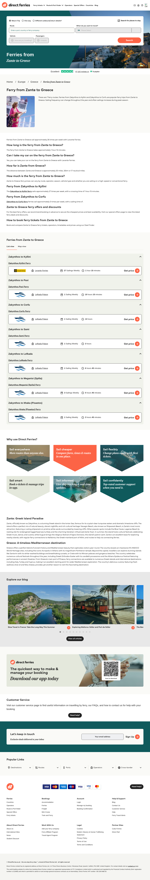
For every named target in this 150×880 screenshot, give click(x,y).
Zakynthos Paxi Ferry (18, 287)
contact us (131, 866)
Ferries (44, 805)
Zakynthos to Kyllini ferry (21, 191)
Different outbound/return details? (48, 21)
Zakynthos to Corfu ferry (17, 202)
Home (10, 82)
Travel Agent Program (50, 835)
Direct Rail (116, 832)
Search (129, 40)
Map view (22, 246)
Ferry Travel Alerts (118, 815)
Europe (21, 82)
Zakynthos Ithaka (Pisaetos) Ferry (24, 409)
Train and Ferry (47, 815)
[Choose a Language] (146, 5)
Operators (68, 5)
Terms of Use (81, 841)
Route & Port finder (14, 809)
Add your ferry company (50, 829)
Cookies (80, 829)
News (9, 835)
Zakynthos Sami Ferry (19, 336)
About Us (10, 829)
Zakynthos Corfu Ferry (19, 311)
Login (79, 802)
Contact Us (116, 805)
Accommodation (47, 802)
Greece (34, 82)
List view (10, 246)
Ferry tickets (11, 815)
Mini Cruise (46, 812)
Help (113, 812)
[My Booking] (134, 5)
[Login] (138, 5)
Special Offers (79, 5)
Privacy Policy (82, 838)
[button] (75, 257)
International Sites (13, 832)
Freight (44, 809)
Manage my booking (84, 805)
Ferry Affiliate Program (50, 832)
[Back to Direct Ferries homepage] (16, 5)
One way (27, 21)
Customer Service (118, 809)
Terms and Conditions (85, 845)
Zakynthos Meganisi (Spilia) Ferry (24, 385)
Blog (96, 5)
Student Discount (13, 838)
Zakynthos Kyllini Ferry (19, 263)
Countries (89, 5)
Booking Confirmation (85, 809)
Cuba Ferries (117, 829)
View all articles (75, 639)
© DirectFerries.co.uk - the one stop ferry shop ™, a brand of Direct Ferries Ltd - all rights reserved (38, 862)
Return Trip (16, 21)
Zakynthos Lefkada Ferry (20, 360)
